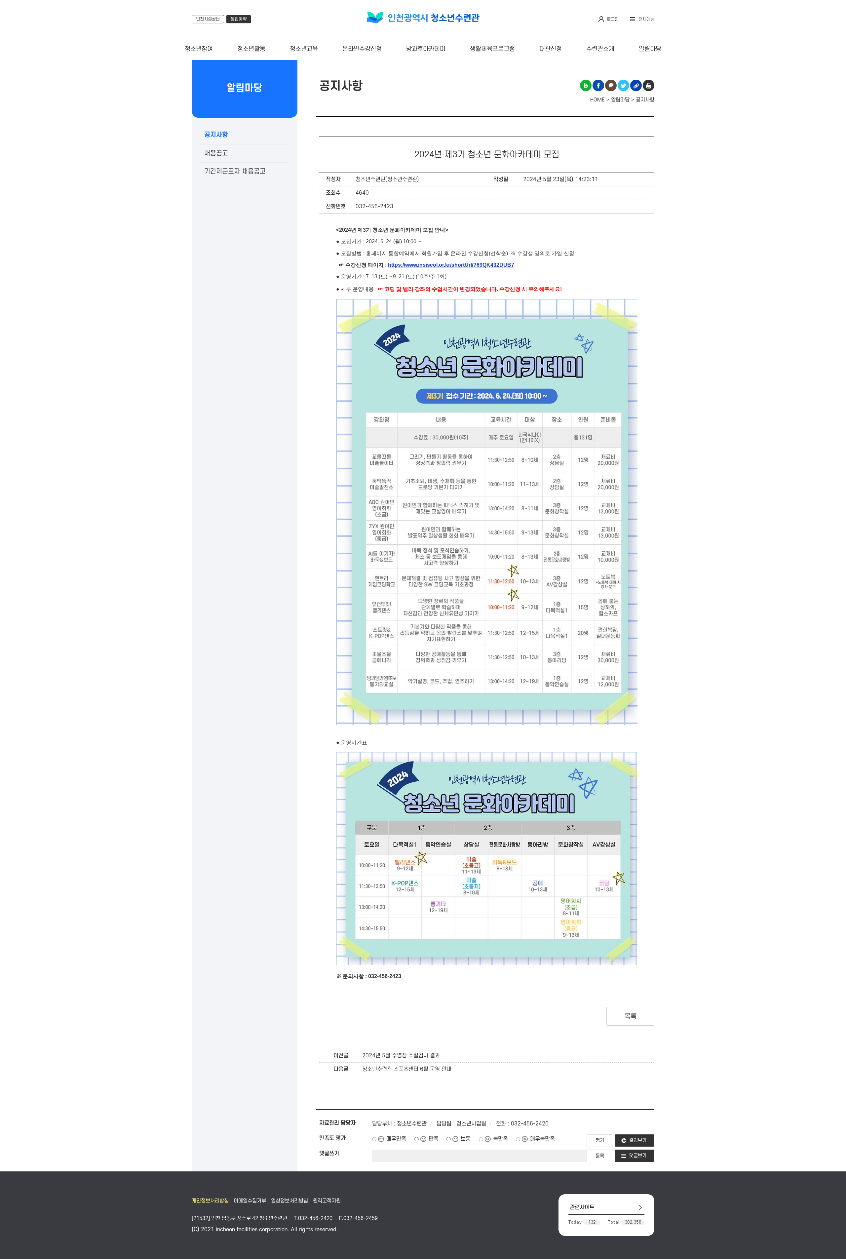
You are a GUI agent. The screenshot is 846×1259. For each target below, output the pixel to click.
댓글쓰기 (329, 1154)
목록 (630, 1016)
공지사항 (216, 134)
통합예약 (239, 19)
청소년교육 (304, 49)
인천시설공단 (208, 19)
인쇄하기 (648, 85)
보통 (466, 1139)
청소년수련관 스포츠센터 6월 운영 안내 (406, 1069)
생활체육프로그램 (492, 49)
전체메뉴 (646, 19)
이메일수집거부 (250, 1201)
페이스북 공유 (598, 85)
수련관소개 (600, 49)
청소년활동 (251, 49)
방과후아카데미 (425, 49)
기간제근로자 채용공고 (235, 171)
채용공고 (216, 153)
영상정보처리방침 (289, 1201)
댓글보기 (637, 1156)
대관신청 (550, 49)
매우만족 (396, 1139)
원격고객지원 (327, 1201)
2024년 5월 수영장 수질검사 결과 (401, 1056)
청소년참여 (199, 49)
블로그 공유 (586, 85)
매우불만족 (542, 1139)
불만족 (500, 1139)
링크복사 (636, 85)
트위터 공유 (623, 85)
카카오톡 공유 (611, 85)
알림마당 (650, 49)
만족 (434, 1139)
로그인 (613, 19)
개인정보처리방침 (210, 1201)
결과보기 (637, 1140)
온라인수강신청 (362, 49)
